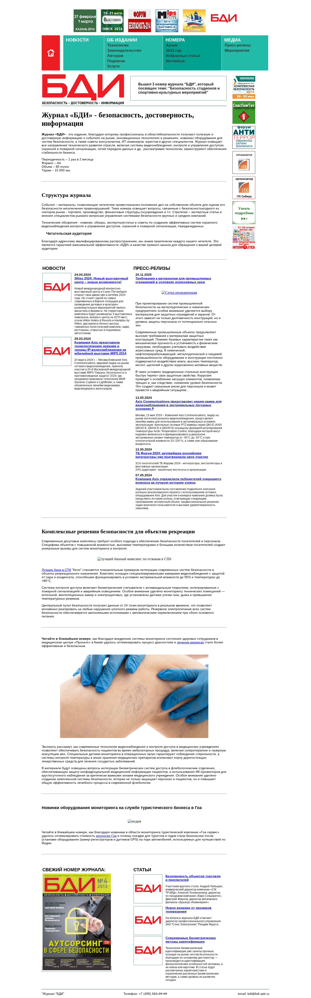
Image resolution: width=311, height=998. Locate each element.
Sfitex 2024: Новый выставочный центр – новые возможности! (101, 280)
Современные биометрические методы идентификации (191, 939)
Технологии (118, 45)
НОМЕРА (175, 39)
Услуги (113, 66)
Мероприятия (237, 50)
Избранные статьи (183, 56)
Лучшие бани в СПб (56, 570)
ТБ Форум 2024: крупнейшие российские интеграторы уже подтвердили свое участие (171, 455)
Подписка (116, 61)
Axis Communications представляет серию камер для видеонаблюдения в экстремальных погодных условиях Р (178, 405)
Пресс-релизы (238, 45)
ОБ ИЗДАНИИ (122, 39)
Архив (172, 45)
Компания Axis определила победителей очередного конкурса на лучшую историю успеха (178, 480)
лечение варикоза (190, 642)
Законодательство (124, 50)
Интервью (175, 61)
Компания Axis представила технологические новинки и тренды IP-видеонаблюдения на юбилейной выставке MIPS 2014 (100, 347)
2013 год (173, 50)
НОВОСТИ (77, 39)
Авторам (115, 56)
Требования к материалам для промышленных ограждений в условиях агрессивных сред (173, 280)
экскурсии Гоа (106, 836)
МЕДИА (232, 39)
